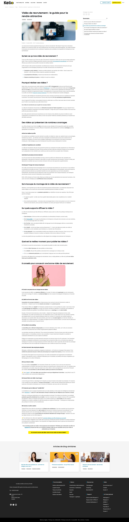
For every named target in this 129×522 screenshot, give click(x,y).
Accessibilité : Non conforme (78, 520)
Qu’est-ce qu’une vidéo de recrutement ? (92, 21)
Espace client (106, 2)
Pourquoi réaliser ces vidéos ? (90, 23)
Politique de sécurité (66, 520)
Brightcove (46, 88)
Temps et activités (57, 490)
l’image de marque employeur (39, 93)
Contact (105, 487)
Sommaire (86, 18)
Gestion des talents (57, 494)
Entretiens (24, 19)
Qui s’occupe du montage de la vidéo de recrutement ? (95, 27)
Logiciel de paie (56, 487)
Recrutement (29, 19)
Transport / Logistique (74, 496)
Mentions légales (44, 520)
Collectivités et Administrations (76, 485)
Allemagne (105, 497)
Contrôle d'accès (56, 492)
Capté (27, 372)
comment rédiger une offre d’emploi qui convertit (54, 418)
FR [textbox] (122, 2)
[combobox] (123, 2)
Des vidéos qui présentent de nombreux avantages (95, 25)
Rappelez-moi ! (117, 2)
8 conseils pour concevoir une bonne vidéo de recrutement (93, 34)
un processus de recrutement (59, 61)
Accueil (6, 7)
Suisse (104, 511)
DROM (104, 502)
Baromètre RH (89, 490)
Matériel (27, 2)
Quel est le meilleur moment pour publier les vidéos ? (95, 31)
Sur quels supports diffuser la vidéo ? (92, 29)
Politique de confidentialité (54, 520)
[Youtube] (16, 504)
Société (45, 2)
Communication (61, 467)
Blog (16, 7)
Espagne (105, 504)
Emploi (104, 490)
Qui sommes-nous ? (108, 485)
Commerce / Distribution (75, 487)
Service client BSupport (91, 497)
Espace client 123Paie (91, 500)
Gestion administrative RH (59, 485)
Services (71, 494)
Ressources (39, 2)
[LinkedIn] (11, 504)
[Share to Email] (86, 14)
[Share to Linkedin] (84, 14)
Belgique (105, 500)
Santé (70, 492)
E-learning (88, 487)
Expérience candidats (36, 468)
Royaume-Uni (106, 509)
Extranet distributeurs (91, 502)
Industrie (71, 490)
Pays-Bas (105, 506)
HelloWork (27, 392)
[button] (89, 14)
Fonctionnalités (20, 2)
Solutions (33, 2)
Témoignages (89, 485)
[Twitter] (13, 504)
